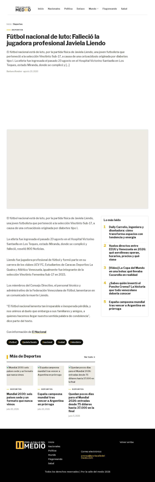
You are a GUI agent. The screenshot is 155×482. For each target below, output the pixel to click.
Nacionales (54, 8)
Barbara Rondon (14, 71)
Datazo (81, 8)
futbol (12, 342)
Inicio (41, 8)
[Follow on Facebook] (89, 443)
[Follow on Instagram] (83, 443)
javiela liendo (29, 342)
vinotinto (75, 342)
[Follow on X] (95, 443)
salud (61, 342)
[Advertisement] (77, 103)
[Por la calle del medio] (23, 9)
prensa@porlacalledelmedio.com (93, 456)
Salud (124, 8)
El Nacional (39, 331)
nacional (47, 342)
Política (68, 8)
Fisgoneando (110, 8)
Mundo (92, 8)
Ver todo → (89, 357)
